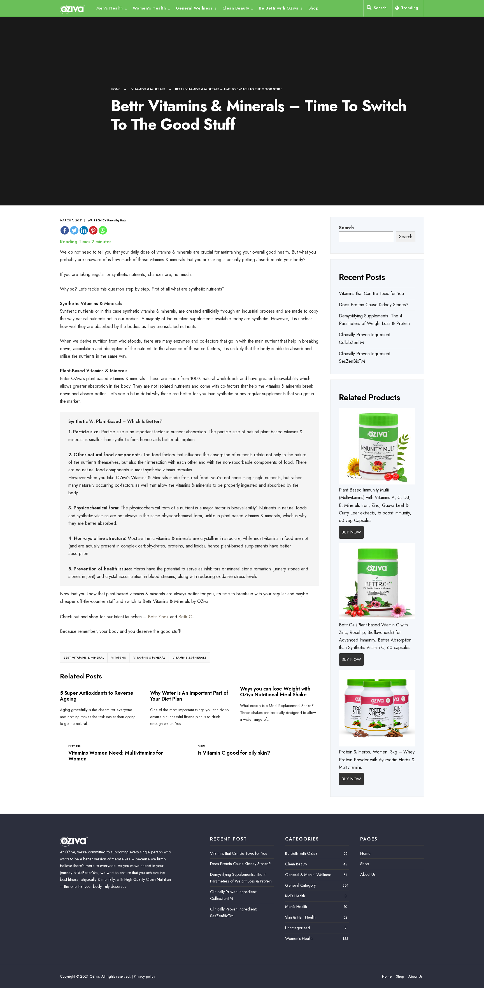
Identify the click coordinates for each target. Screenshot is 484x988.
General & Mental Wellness (308, 874)
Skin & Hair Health (300, 917)
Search (346, 227)
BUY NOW (351, 532)
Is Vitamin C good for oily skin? (234, 749)
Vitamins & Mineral (149, 657)
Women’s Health (149, 8)
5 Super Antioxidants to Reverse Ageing (96, 696)
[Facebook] (65, 230)
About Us (368, 874)
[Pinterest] (93, 230)
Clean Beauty (235, 8)
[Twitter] (74, 230)
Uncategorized (297, 928)
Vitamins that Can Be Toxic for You (371, 293)
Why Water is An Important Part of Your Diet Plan (189, 696)
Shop (313, 8)
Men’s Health (109, 8)
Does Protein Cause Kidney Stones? (373, 304)
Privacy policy (144, 976)
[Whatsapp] (103, 230)
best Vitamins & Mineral (84, 657)
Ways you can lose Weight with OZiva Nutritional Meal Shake (275, 692)
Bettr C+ (186, 617)
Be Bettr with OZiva (279, 8)
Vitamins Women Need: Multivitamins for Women (115, 752)
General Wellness (194, 8)
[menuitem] (113, 7)
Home (115, 89)
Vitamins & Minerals (148, 89)
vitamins (118, 657)
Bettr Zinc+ (158, 617)
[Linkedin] (84, 230)
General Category (300, 885)
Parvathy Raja (116, 220)
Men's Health (296, 906)
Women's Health (299, 938)
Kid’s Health (295, 896)
